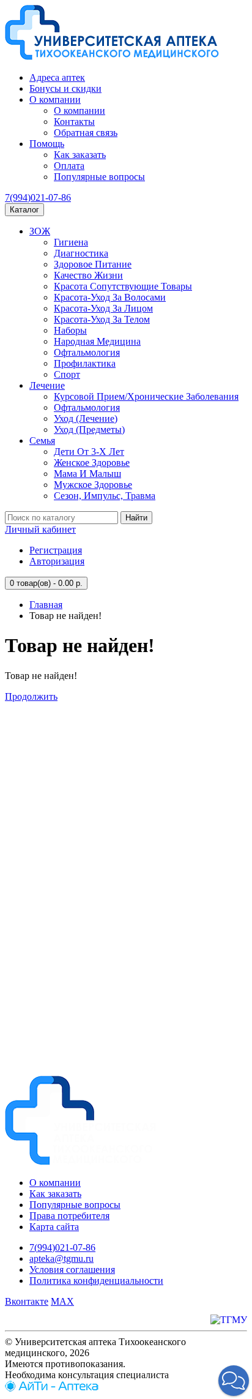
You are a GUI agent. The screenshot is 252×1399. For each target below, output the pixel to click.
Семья (42, 440)
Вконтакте (26, 1301)
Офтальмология (87, 352)
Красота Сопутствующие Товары (123, 286)
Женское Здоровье (92, 462)
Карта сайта (54, 1226)
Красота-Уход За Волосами (110, 297)
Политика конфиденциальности (96, 1280)
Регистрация (55, 550)
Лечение (47, 385)
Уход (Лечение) (85, 418)
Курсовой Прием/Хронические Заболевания (146, 396)
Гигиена (71, 242)
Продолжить (31, 696)
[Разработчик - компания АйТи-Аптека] (51, 1388)
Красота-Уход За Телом (102, 319)
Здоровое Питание (93, 264)
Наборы (70, 330)
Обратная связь (85, 132)
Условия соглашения (72, 1269)
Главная (45, 604)
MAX (62, 1301)
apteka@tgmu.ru (61, 1258)
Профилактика (85, 363)
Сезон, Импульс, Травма (104, 495)
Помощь (46, 143)
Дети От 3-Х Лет (89, 451)
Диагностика (81, 253)
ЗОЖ (39, 231)
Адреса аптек (57, 77)
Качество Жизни (88, 275)
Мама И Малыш (87, 473)
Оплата (69, 165)
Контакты (74, 121)
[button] (233, 1380)
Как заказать (80, 154)
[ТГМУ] (228, 1320)
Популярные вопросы (99, 176)
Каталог (24, 209)
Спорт (67, 374)
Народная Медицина (97, 341)
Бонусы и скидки (65, 88)
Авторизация (56, 561)
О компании (55, 99)
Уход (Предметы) (89, 429)
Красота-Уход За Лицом (103, 308)
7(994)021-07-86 (38, 197)
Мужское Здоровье (93, 484)
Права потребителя (69, 1215)
